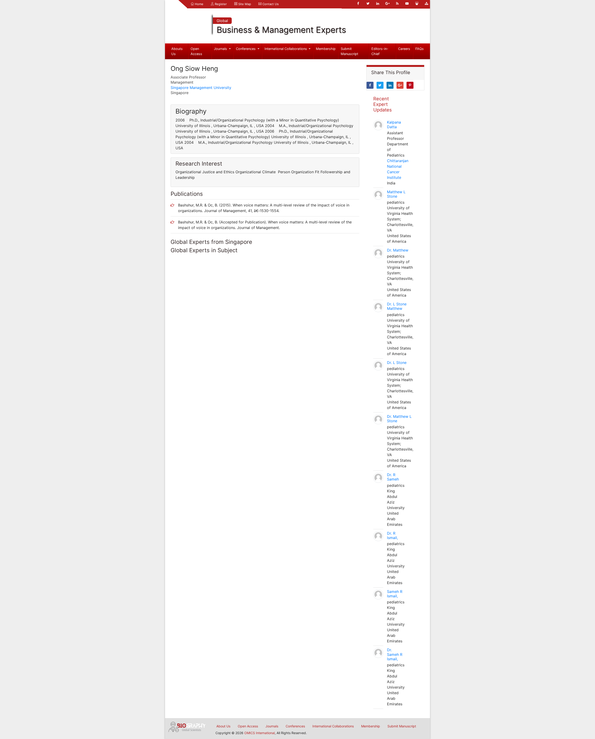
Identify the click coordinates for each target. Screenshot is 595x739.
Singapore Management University (201, 87)
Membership (326, 49)
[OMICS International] (187, 726)
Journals (221, 49)
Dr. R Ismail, (392, 535)
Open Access (196, 51)
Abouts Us (177, 51)
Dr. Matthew (397, 250)
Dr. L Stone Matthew (397, 306)
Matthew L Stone (396, 194)
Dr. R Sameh (393, 476)
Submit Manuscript (349, 51)
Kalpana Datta (394, 124)
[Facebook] (358, 3)
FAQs (419, 49)
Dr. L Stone (397, 362)
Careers (404, 49)
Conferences (246, 49)
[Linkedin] (377, 3)
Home (198, 4)
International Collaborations (286, 49)
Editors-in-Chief (379, 51)
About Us (223, 726)
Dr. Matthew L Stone (399, 418)
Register (220, 4)
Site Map (244, 4)
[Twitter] (367, 3)
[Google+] (387, 3)
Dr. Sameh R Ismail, (394, 654)
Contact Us (270, 4)
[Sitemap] (426, 3)
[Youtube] (406, 3)
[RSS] (397, 3)
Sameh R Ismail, (394, 593)
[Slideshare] (416, 3)
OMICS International (259, 733)
